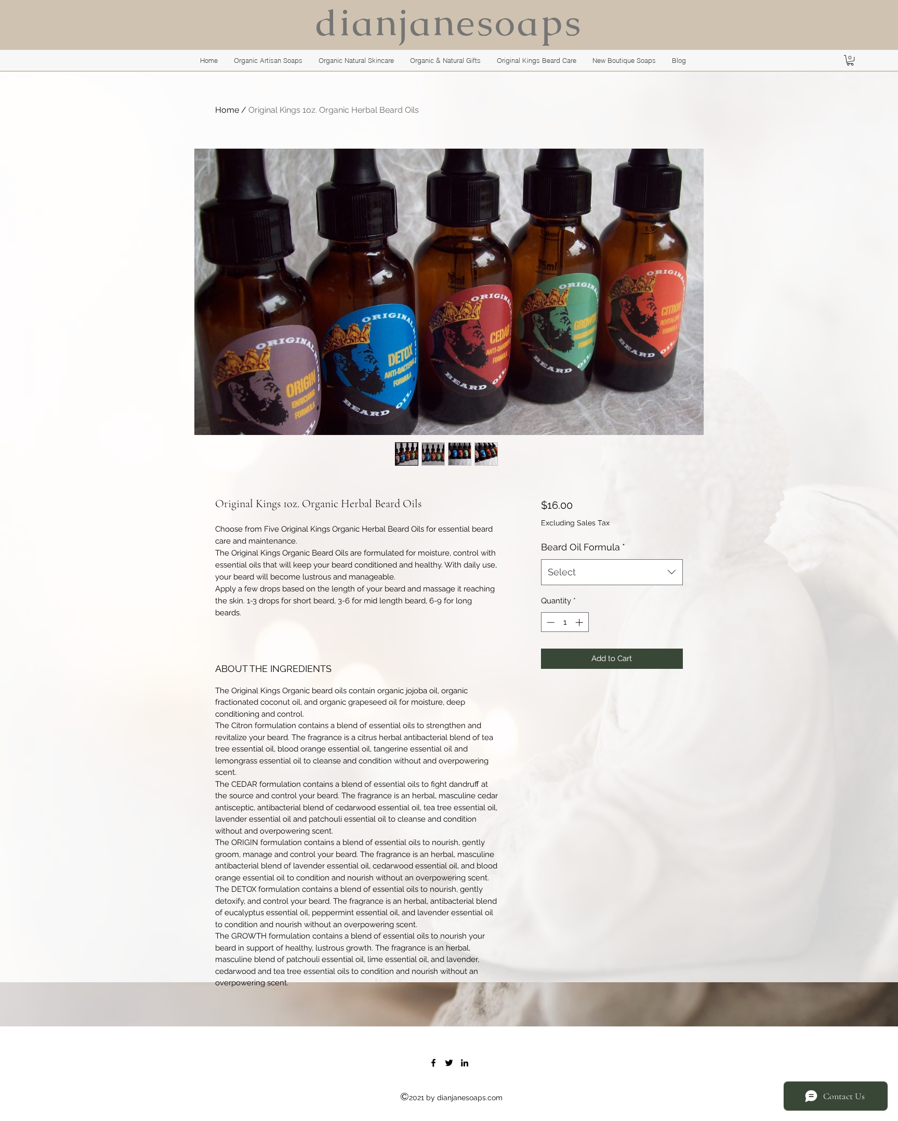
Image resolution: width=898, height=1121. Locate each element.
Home (227, 110)
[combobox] (612, 572)
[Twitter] (449, 1063)
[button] (850, 60)
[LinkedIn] (464, 1063)
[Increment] (580, 622)
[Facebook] (433, 1063)
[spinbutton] (564, 622)
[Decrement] (550, 622)
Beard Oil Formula (583, 547)
